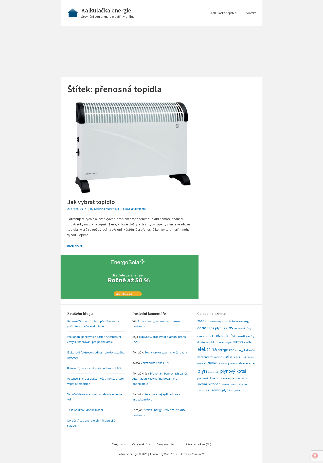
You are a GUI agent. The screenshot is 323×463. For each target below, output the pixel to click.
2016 (200, 321)
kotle (232, 357)
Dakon (208, 336)
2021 (207, 321)
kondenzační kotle (208, 357)
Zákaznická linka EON (155, 363)
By (104, 209)
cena (201, 328)
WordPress (170, 454)
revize (238, 378)
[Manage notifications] (315, 455)
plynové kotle (214, 372)
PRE (213, 378)
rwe (244, 378)
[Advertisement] (161, 51)
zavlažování (204, 390)
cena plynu (215, 328)
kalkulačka (249, 350)
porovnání (204, 378)
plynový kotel (233, 371)
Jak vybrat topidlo (91, 202)
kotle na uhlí (241, 357)
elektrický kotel (242, 342)
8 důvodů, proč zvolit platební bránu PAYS (94, 368)
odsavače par (246, 363)
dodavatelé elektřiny (244, 336)
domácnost (203, 342)
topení (216, 384)
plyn (202, 370)
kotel (225, 356)
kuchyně (210, 363)
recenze (229, 378)
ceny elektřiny (242, 328)
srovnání (204, 384)
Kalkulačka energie (106, 10)
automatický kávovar (219, 321)
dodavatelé (222, 335)
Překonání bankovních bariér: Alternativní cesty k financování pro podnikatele (160, 378)
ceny (228, 328)
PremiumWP (198, 454)
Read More (74, 246)
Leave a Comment (134, 209)
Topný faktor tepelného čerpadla (166, 352)
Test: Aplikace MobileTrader (85, 410)
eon (232, 350)
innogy (239, 350)
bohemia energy (239, 321)
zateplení (243, 384)
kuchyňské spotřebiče (227, 363)
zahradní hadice (229, 384)
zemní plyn (220, 390)
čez (231, 390)
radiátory (220, 378)
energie (223, 350)
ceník (200, 336)
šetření (237, 390)
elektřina (207, 349)
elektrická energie (220, 342)
